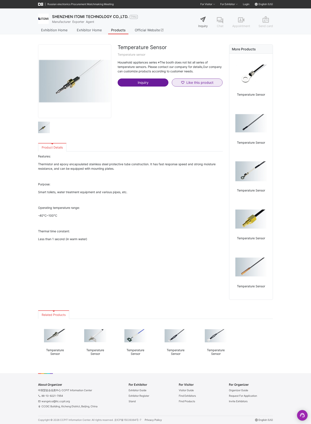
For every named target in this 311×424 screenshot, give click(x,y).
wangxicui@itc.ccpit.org (55, 401)
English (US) (266, 4)
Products (118, 30)
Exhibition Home (54, 30)
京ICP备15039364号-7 (127, 419)
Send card (266, 26)
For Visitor (206, 4)
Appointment (241, 26)
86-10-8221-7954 (52, 395)
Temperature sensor (131, 54)
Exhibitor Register (139, 395)
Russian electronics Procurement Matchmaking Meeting (80, 4)
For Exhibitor (227, 4)
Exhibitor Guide (137, 390)
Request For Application (243, 395)
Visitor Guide (186, 390)
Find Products (187, 401)
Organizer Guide (238, 390)
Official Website (149, 30)
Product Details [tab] (52, 147)
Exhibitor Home (89, 30)
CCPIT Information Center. (75, 419)
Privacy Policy (153, 419)
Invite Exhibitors (238, 401)
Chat (220, 26)
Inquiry (203, 26)
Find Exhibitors (187, 395)
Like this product (199, 82)
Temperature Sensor (251, 94)
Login (246, 4)
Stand (132, 401)
